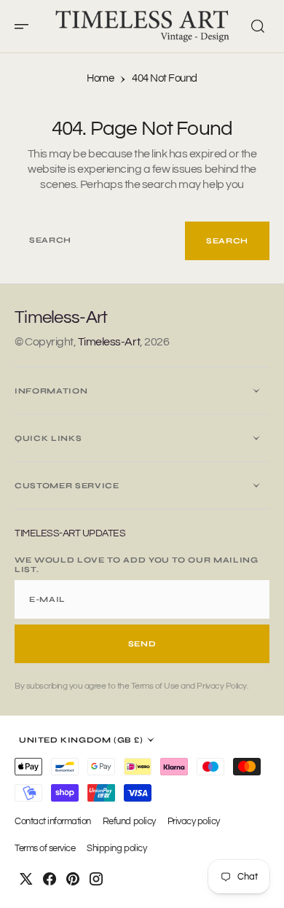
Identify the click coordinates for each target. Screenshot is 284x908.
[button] (26, 26)
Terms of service (45, 848)
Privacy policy (193, 821)
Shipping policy (116, 848)
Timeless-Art (109, 342)
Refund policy (129, 821)
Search (227, 241)
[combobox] (100, 241)
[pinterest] (72, 879)
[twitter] (26, 879)
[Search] (257, 26)
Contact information (53, 821)
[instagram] (96, 879)
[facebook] (49, 879)
